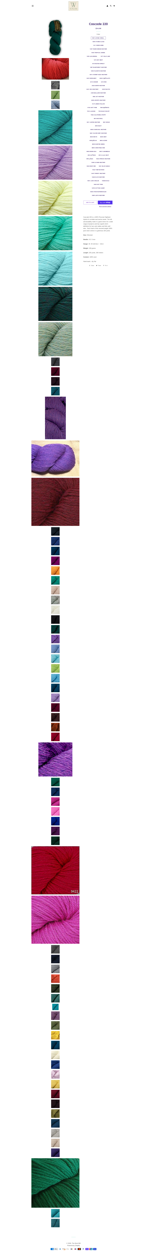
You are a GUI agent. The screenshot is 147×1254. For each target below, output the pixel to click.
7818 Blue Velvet (104, 111)
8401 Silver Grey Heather (98, 133)
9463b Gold (105, 180)
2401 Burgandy (91, 78)
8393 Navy (98, 125)
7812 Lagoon (91, 111)
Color (98, 34)
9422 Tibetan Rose (98, 169)
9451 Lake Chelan (93, 180)
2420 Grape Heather (98, 85)
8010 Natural (98, 118)
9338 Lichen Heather (98, 162)
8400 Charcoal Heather (98, 129)
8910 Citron (92, 155)
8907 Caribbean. (104, 151)
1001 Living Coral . (98, 38)
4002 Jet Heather (98, 96)
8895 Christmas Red (98, 147)
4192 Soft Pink (92, 107)
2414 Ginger (94, 82)
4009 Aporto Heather (98, 100)
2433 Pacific (106, 89)
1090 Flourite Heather (98, 71)
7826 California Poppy (98, 115)
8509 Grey (103, 136)
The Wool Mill (76, 1243)
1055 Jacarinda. (92, 56)
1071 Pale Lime (105, 56)
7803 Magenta (104, 107)
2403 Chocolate (105, 78)
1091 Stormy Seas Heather (98, 74)
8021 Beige (106, 122)
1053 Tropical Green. (98, 52)
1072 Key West (98, 60)
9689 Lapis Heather (98, 195)
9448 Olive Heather (98, 177)
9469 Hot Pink (98, 184)
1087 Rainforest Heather (98, 67)
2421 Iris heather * (92, 89)
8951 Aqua (90, 158)
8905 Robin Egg (91, 151)
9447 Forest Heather (98, 173)
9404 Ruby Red (91, 166)
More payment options (105, 206)
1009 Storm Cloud (98, 41)
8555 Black (93, 140)
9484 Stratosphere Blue (98, 191)
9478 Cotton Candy (98, 188)
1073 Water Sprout (98, 63)
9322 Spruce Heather (103, 158)
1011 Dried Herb (98, 45)
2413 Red (103, 82)
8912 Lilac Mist (104, 155)
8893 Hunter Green (98, 144)
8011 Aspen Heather (93, 122)
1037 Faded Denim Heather (98, 49)
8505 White (93, 136)
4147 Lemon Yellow (98, 104)
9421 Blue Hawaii (104, 166)
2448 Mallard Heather (98, 93)
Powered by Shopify (73, 1245)
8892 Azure (103, 140)
